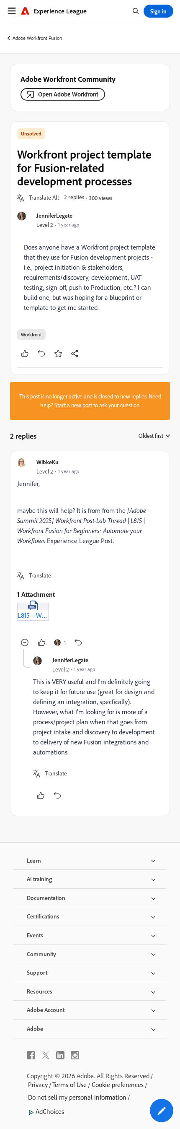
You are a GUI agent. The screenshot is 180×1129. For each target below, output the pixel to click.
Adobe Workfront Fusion (37, 38)
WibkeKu (47, 462)
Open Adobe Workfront (68, 94)
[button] (44, 198)
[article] (90, 553)
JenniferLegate (54, 215)
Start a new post (73, 405)
